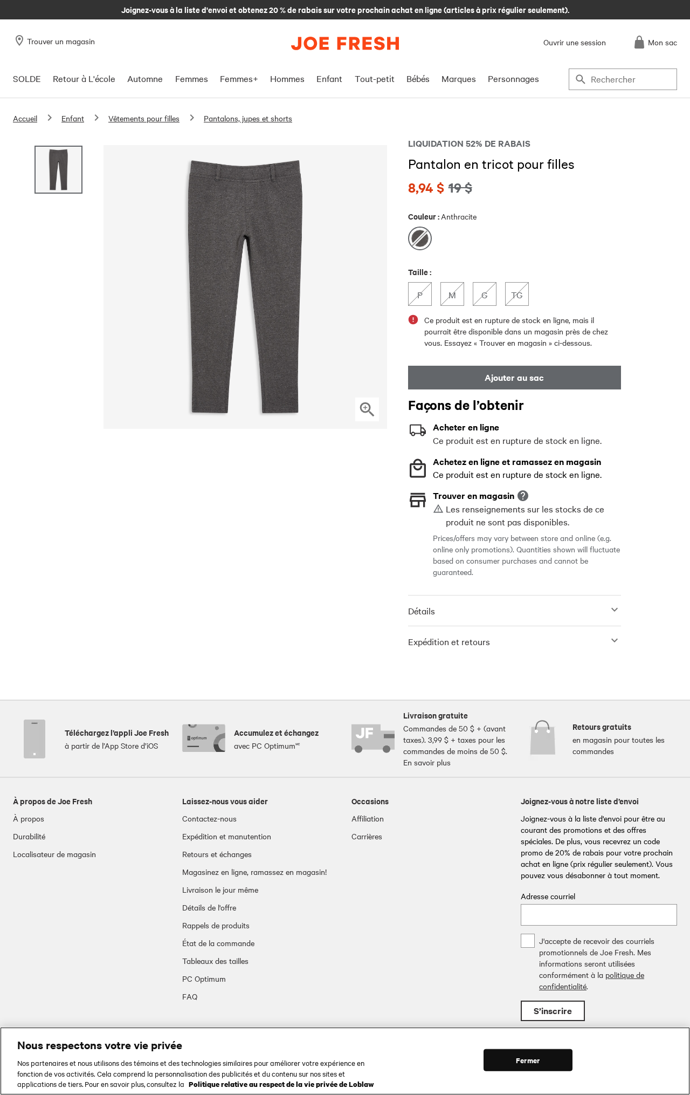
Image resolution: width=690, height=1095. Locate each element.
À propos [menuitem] (28, 818)
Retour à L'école (84, 78)
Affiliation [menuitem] (367, 818)
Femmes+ (239, 78)
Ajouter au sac (514, 377)
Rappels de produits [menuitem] (216, 925)
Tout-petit (375, 78)
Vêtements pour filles (144, 118)
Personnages (513, 78)
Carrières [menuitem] (366, 836)
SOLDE (27, 78)
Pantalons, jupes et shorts (248, 118)
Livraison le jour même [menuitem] (220, 889)
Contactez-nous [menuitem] (209, 818)
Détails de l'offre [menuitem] (209, 907)
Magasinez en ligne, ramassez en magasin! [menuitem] (254, 871)
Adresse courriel (548, 896)
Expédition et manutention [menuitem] (226, 836)
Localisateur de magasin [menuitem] (54, 853)
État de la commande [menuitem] (218, 942)
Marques (458, 78)
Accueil (25, 118)
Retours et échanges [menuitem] (217, 853)
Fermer (528, 1060)
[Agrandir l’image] (367, 409)
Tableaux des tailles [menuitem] (215, 960)
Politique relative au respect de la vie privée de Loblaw (281, 1083)
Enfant (329, 78)
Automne (145, 78)
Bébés (418, 78)
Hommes (287, 78)
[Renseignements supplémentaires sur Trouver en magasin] (522, 495)
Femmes (191, 78)
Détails (421, 611)
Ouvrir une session (574, 42)
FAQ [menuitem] (189, 996)
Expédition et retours (449, 641)
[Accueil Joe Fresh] (345, 43)
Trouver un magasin (61, 41)
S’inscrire (553, 1010)
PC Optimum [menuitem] (204, 978)
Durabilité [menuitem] (29, 836)
